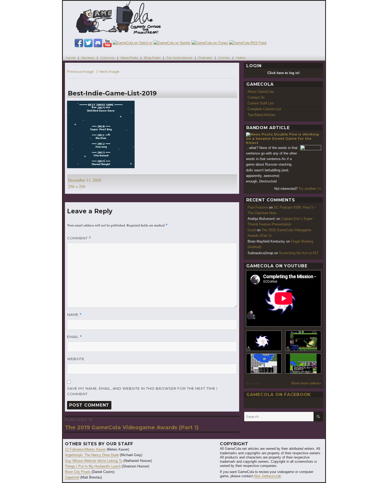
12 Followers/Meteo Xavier (85, 449)
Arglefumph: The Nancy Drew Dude (92, 455)
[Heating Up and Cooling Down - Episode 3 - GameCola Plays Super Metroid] (303, 341)
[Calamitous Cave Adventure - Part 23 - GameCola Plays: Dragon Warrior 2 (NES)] (264, 364)
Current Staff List (261, 103)
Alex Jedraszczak (267, 476)
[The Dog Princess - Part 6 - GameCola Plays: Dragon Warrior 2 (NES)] (303, 364)
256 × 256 (76, 186)
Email (74, 337)
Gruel (252, 230)
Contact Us (256, 97)
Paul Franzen (258, 207)
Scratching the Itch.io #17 (298, 253)
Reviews (88, 58)
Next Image (109, 71)
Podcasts (205, 58)
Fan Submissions (179, 58)
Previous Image (80, 71)
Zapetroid (72, 477)
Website (75, 359)
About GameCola (261, 92)
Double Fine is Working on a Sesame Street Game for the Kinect (282, 138)
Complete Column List (264, 109)
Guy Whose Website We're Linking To (93, 461)
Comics (224, 58)
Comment (79, 238)
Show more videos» (306, 383)
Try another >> (310, 189)
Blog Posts (152, 58)
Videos (240, 58)
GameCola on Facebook (278, 394)
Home (70, 58)
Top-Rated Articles (262, 115)
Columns (107, 58)
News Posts (129, 58)
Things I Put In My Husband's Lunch (93, 466)
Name (74, 314)
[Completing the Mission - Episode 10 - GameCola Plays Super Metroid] (264, 341)
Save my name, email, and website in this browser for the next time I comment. (142, 391)
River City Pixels (78, 472)
